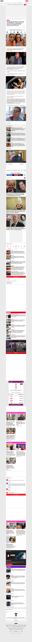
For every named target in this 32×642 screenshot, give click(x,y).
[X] (13, 175)
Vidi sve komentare (16, 494)
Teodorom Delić (9, 50)
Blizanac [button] (10, 611)
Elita (21, 170)
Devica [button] (16, 611)
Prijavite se (10, 564)
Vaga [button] (17, 611)
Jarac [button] (24, 611)
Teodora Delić (26, 170)
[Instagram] (16, 175)
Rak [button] (12, 611)
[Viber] (8, 175)
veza (11, 170)
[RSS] (21, 246)
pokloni (8, 170)
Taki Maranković (9, 48)
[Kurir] (1, 1)
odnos (19, 170)
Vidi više (16, 620)
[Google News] (24, 175)
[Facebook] (10, 175)
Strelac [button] (22, 611)
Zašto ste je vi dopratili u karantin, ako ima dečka (15, 96)
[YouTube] (19, 175)
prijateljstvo (15, 170)
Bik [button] (8, 611)
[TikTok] (21, 175)
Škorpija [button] (20, 611)
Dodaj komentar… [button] (11, 492)
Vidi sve (16, 352)
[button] (24, 27)
